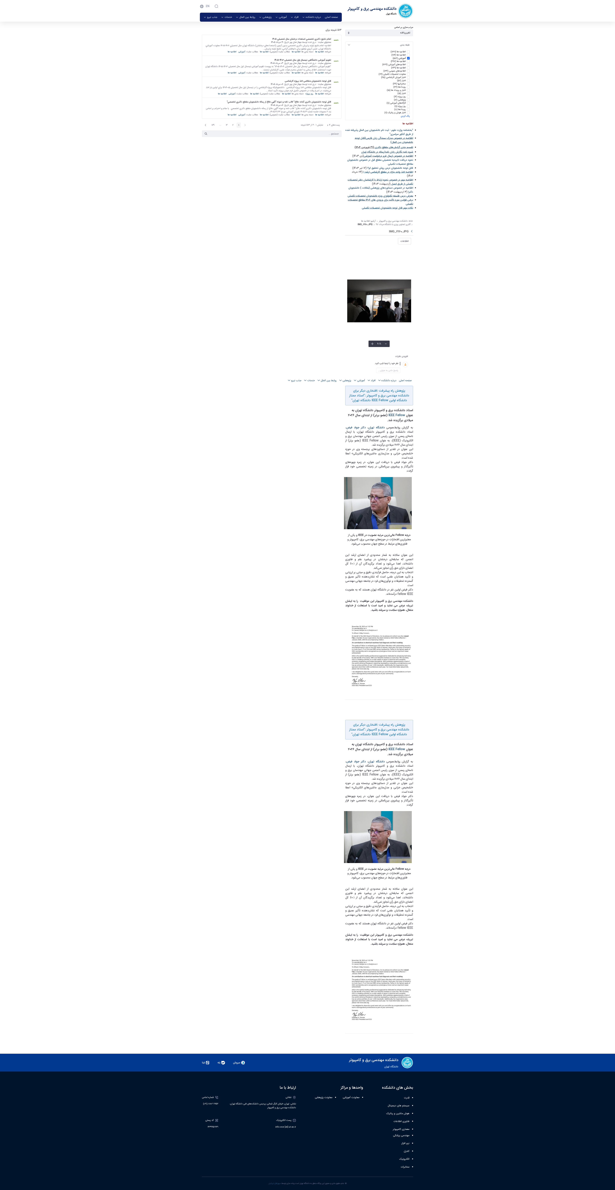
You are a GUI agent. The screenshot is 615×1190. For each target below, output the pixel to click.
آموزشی (241, 51)
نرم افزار (405, 1143)
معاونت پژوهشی (323, 1097)
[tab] (379, 45)
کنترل (406, 1151)
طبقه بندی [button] (405, 45)
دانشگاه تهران (376, 427)
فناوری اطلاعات (401, 1121)
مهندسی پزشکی (401, 1135)
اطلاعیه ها (319, 51)
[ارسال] (206, 133)
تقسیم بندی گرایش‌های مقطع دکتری (394, 147)
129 (212, 125)
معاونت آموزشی (351, 1097)
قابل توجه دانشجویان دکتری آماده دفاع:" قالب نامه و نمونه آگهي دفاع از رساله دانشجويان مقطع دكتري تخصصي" (279, 101)
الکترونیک (404, 1159)
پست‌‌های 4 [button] (332, 125)
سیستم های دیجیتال (398, 1106)
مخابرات (405, 1167)
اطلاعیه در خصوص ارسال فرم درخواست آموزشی (388, 156)
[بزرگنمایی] (372, 344)
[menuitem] (331, 17)
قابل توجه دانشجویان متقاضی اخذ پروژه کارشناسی (308, 81)
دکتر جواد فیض (356, 427)
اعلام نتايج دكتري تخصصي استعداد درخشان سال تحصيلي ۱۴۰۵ (301, 39)
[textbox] (375, 363)
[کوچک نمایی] (386, 344)
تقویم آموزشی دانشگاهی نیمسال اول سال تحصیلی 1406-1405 (302, 60)
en (207, 6)
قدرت (406, 1098)
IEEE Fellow (396, 415)
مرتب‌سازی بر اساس (403, 27)
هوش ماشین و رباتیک (397, 1113)
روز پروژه (309, 93)
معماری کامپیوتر (401, 1129)
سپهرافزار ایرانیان (274, 1183)
